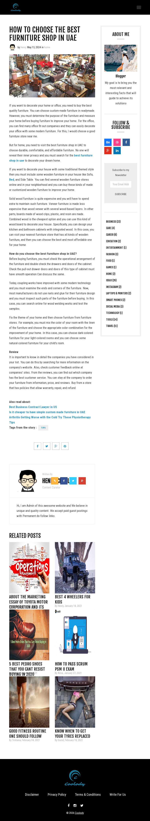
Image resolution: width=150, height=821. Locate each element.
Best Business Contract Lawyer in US (33, 407)
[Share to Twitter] (46, 446)
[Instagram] (75, 805)
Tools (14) (112, 319)
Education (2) (113, 241)
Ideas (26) (111, 280)
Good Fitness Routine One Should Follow (27, 732)
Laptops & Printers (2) (118, 293)
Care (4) (110, 228)
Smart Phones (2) (115, 299)
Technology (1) (114, 312)
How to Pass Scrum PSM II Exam (71, 665)
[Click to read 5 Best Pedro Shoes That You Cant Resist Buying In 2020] (29, 635)
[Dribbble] (117, 142)
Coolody (79, 813)
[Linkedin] (117, 150)
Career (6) (111, 234)
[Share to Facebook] (37, 446)
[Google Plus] (108, 150)
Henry (23, 47)
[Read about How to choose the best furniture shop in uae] (12, 47)
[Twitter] (81, 805)
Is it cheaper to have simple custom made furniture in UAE (47, 412)
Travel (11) (112, 326)
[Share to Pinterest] (65, 446)
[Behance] (108, 142)
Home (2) (110, 273)
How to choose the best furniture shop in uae (44, 34)
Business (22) (113, 221)
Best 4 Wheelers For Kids (72, 598)
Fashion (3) (112, 254)
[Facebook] (126, 142)
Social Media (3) (114, 306)
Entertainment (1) (116, 247)
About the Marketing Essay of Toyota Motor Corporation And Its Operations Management (28, 598)
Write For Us (118, 794)
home (47, 47)
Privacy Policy (57, 794)
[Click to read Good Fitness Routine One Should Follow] (29, 702)
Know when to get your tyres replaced (72, 732)
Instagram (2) (113, 286)
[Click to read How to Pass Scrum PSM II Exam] (75, 635)
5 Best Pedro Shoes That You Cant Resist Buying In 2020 (27, 665)
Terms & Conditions (88, 794)
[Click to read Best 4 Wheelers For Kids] (75, 567)
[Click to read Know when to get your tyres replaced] (75, 702)
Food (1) (110, 260)
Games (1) (111, 267)
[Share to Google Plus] (55, 446)
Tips (43, 428)
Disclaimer (32, 794)
